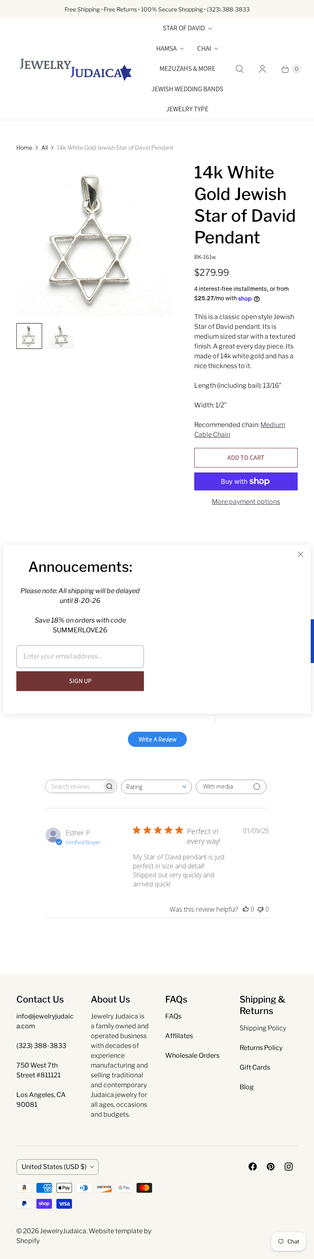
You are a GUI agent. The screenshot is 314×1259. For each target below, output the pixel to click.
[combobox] (156, 787)
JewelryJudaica (63, 1231)
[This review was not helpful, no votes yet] (260, 909)
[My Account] (262, 69)
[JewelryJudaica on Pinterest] (271, 1166)
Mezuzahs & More (187, 69)
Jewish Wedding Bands (187, 89)
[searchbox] (73, 786)
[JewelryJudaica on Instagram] (289, 1166)
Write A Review (157, 739)
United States (54, 1167)
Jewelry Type (187, 109)
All (44, 147)
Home (24, 147)
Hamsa (166, 49)
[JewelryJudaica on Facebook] (253, 1166)
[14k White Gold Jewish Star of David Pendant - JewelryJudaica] (93, 239)
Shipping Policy (263, 1028)
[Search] (239, 69)
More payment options (246, 502)
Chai (204, 49)
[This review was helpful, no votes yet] (246, 909)
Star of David (184, 28)
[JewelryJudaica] (75, 69)
